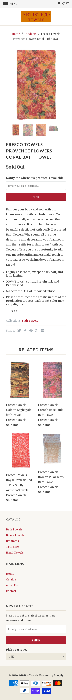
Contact (11, 591)
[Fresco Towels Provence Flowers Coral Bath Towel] (36, 84)
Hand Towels (15, 552)
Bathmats (12, 541)
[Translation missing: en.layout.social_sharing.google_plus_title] (35, 330)
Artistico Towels (28, 675)
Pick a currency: (17, 649)
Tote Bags (12, 547)
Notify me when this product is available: (35, 178)
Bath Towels (30, 320)
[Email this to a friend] (41, 330)
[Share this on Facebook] (24, 330)
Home (10, 573)
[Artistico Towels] (36, 16)
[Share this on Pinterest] (30, 330)
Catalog (11, 579)
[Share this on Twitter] (18, 330)
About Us (12, 585)
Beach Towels (15, 535)
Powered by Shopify (51, 675)
